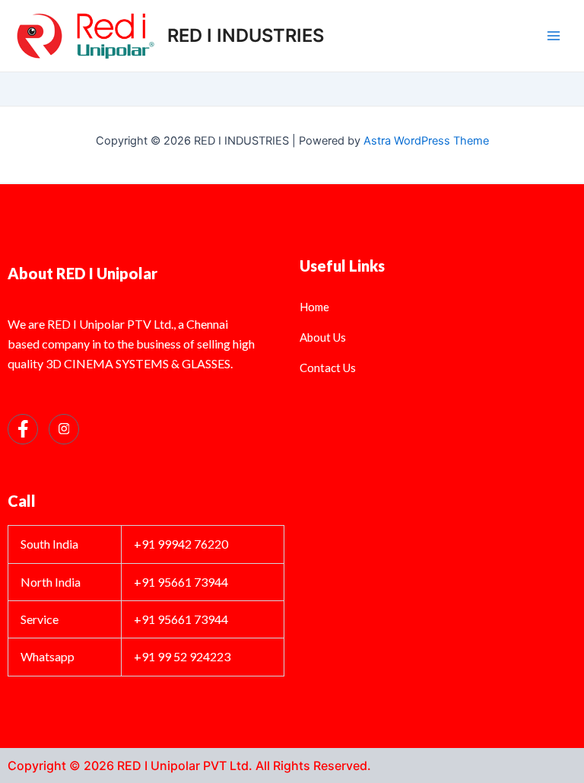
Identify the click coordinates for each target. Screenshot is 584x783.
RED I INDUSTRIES (245, 35)
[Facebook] (23, 429)
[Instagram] (64, 429)
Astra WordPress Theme (426, 141)
